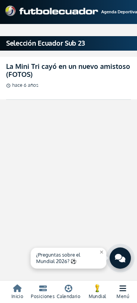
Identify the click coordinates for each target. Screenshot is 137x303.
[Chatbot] (120, 258)
